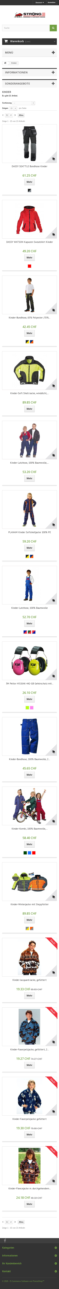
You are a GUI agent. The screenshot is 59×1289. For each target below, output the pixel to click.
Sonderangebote (17, 83)
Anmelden (51, 2)
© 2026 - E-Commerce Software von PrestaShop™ (23, 1281)
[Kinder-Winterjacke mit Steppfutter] (29, 881)
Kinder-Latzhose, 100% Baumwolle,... (29, 462)
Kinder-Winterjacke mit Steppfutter (30, 904)
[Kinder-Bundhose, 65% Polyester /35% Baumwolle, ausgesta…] (29, 295)
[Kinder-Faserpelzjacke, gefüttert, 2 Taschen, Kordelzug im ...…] (29, 1027)
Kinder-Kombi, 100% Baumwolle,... (30, 828)
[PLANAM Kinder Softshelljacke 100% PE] (29, 509)
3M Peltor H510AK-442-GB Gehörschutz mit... (29, 683)
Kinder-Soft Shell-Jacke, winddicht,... (29, 393)
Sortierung (7, 103)
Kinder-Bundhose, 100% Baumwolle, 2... (29, 759)
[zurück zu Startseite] (5, 63)
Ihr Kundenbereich (11, 1263)
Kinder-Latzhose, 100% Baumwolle (29, 607)
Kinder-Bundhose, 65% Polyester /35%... (29, 317)
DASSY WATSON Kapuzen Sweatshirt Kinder (29, 242)
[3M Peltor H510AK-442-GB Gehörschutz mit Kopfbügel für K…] (29, 661)
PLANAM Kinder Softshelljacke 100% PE (29, 532)
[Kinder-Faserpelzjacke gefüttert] (29, 1096)
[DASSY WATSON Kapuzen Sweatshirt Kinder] (29, 219)
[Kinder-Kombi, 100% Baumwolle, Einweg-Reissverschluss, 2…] (29, 806)
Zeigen (5, 108)
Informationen (16, 72)
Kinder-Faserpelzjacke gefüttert (29, 1119)
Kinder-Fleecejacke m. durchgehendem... (29, 1188)
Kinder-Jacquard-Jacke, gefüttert (29, 980)
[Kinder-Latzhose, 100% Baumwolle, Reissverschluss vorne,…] (29, 440)
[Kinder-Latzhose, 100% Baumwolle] (29, 585)
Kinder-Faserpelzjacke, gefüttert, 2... (29, 1049)
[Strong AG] (29, 12)
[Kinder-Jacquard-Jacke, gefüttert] (29, 957)
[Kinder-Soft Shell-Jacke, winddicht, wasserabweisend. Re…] (29, 370)
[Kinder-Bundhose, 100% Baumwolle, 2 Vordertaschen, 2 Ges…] (29, 736)
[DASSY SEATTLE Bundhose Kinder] (29, 143)
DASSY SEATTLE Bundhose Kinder (29, 166)
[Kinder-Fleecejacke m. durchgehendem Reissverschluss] (29, 1166)
